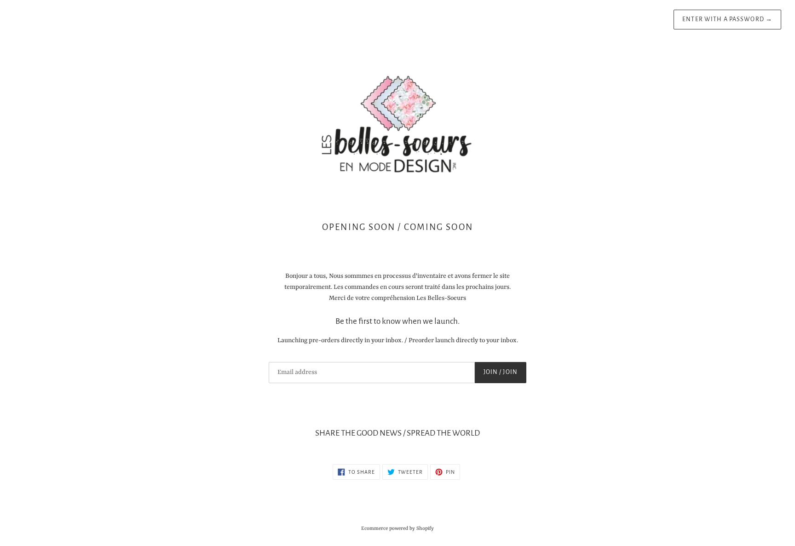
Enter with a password (727, 19)
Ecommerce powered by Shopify (397, 528)
